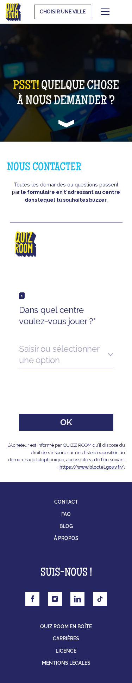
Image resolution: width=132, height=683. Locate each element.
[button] (115, 11)
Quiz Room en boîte (66, 626)
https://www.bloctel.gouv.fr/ (91, 467)
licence (66, 651)
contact (66, 502)
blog (66, 526)
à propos (66, 538)
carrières (66, 638)
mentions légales (66, 663)
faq (66, 514)
